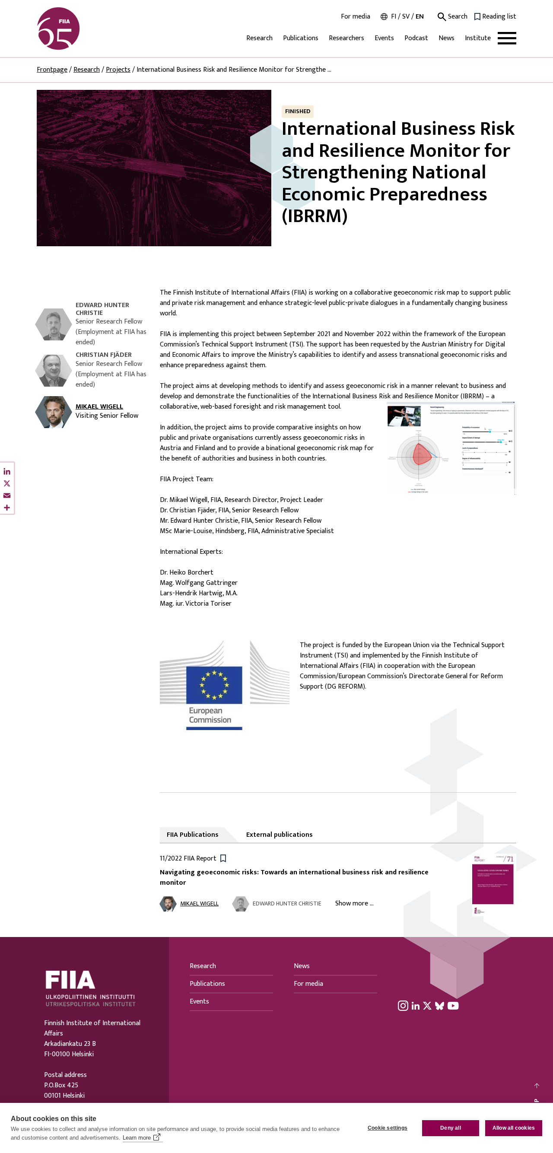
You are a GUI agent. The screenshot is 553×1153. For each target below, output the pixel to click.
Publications (300, 38)
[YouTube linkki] (453, 1006)
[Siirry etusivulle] (78, 28)
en (420, 16)
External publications (279, 835)
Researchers (346, 38)
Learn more (137, 1137)
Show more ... (354, 903)
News (446, 38)
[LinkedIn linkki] (416, 1006)
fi (393, 16)
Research (259, 38)
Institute (478, 38)
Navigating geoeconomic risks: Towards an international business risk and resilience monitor (294, 878)
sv (406, 16)
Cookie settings (387, 1128)
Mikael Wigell (99, 407)
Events (384, 38)
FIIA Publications (193, 835)
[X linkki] (427, 1006)
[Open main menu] (507, 38)
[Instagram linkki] (403, 1006)
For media (355, 17)
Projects (118, 70)
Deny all (450, 1128)
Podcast (416, 38)
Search (456, 17)
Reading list (499, 17)
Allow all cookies (514, 1128)
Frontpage (52, 70)
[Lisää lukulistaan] (223, 857)
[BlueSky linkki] (439, 1006)
